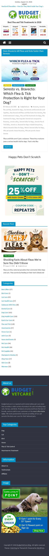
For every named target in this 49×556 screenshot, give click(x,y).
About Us (5, 466)
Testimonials (6, 470)
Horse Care (5, 332)
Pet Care (5, 343)
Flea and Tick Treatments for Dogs (30, 116)
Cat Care (5, 297)
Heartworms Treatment (10, 451)
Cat (3, 435)
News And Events (8, 340)
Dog (3, 431)
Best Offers (5, 290)
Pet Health (5, 347)
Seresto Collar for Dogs (27, 122)
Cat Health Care (7, 301)
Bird (3, 439)
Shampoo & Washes (8, 355)
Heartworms (6, 328)
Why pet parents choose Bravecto (13, 131)
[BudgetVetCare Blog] (4, 42)
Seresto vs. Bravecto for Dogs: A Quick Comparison (26, 125)
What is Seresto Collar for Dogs (34, 128)
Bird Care (5, 293)
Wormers (5, 367)
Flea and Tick (30, 85)
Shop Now (5, 359)
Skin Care (5, 363)
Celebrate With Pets (9, 305)
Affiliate (4, 474)
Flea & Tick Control (8, 447)
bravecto (35, 107)
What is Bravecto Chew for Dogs (13, 128)
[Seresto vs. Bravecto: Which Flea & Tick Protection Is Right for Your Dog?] (25, 59)
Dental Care (6, 309)
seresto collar (14, 122)
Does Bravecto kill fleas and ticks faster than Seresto (26, 113)
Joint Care (5, 336)
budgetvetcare (25, 107)
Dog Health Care (18, 85)
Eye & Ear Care (7, 320)
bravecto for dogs (17, 110)
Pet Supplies (6, 351)
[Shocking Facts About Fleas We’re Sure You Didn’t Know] (25, 229)
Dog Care (7, 85)
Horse (4, 443)
